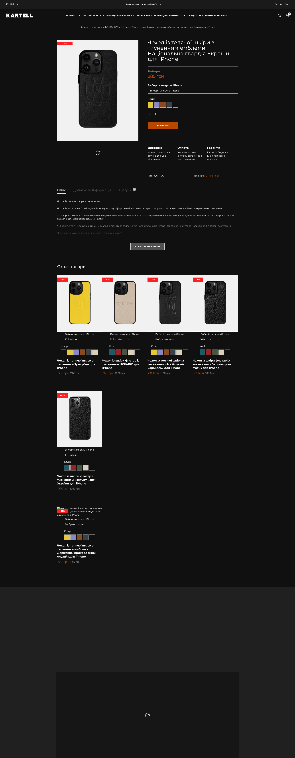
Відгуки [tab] (127, 190)
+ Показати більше (148, 246)
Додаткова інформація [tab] (92, 190)
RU (12, 4)
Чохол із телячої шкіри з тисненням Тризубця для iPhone (76, 364)
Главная (84, 27)
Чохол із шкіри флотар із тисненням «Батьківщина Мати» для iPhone (212, 364)
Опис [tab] (61, 190)
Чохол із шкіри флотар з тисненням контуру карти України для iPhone (76, 479)
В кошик (163, 125)
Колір (151, 99)
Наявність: (199, 175)
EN (8, 4)
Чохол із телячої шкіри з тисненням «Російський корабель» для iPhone (166, 364)
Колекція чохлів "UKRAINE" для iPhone (110, 27)
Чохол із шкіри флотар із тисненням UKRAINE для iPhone (120, 364)
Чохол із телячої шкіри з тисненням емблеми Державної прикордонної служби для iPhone (76, 551)
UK (16, 4)
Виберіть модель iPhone (165, 85)
